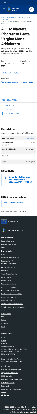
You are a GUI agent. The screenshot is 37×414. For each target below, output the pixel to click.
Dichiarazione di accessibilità (11, 389)
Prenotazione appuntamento (11, 369)
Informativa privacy (8, 382)
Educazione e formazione (10, 290)
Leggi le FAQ (5, 366)
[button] (6, 3)
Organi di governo (7, 241)
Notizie (3, 320)
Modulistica (31, 138)
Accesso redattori (30, 412)
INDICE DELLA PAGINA (9, 100)
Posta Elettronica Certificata (11, 359)
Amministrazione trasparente (11, 379)
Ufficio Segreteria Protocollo (13, 202)
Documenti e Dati (7, 261)
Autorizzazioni (6, 280)
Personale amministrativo (10, 257)
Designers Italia (17, 412)
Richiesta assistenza (8, 376)
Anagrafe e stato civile (9, 274)
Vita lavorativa (6, 313)
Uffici (3, 247)
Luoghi (3, 337)
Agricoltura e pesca (8, 267)
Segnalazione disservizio (9, 372)
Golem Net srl (8, 409)
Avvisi (3, 326)
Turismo (4, 310)
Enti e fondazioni (7, 251)
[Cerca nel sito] (31, 9)
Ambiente (4, 270)
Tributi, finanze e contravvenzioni (13, 307)
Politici (3, 254)
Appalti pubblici (6, 277)
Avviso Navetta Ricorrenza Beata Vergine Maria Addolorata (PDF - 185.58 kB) (20, 179)
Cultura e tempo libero (9, 287)
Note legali (5, 386)
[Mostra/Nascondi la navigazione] (4, 9)
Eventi (3, 340)
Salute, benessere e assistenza (12, 303)
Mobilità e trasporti (8, 300)
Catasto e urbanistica (8, 284)
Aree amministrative (8, 244)
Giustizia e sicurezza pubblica (11, 294)
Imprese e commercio (8, 297)
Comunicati (5, 323)
